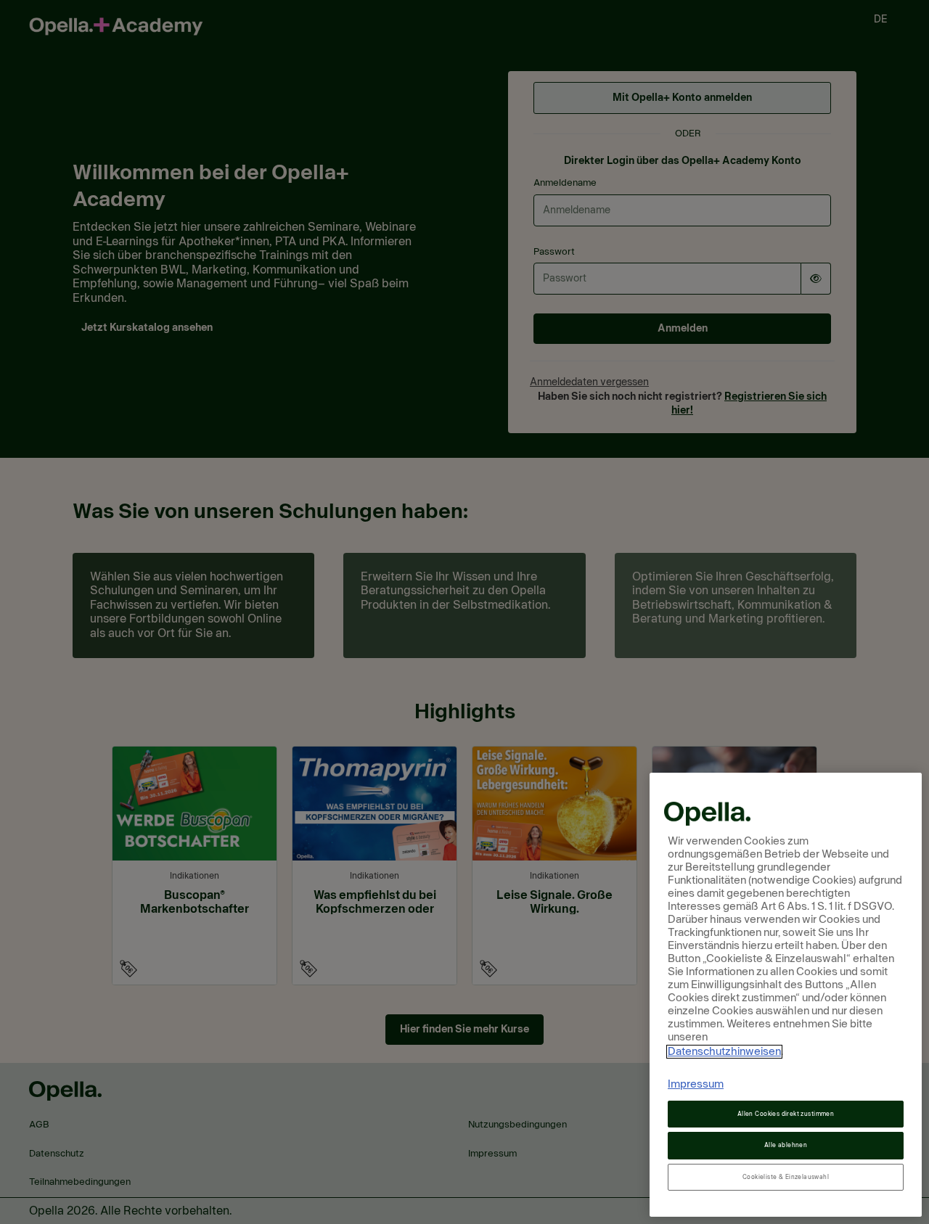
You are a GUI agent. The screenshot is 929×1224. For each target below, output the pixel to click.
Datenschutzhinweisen (724, 1051)
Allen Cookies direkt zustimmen (785, 1114)
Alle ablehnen (785, 1145)
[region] (786, 995)
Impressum (696, 1084)
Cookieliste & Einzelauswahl (785, 1177)
